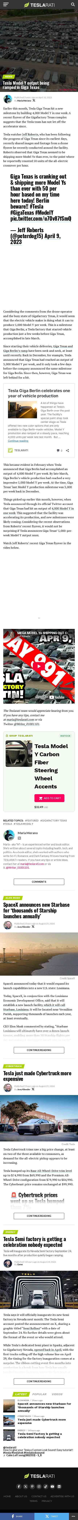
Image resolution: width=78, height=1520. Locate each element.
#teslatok (17, 1452)
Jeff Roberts (30, 134)
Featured (33, 821)
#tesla (7, 1452)
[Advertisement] (39, 279)
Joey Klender (23, 926)
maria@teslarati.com (32, 863)
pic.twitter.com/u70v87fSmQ (40, 218)
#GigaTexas (22, 212)
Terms (34, 1501)
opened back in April (47, 1350)
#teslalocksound (34, 1452)
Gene (20, 1264)
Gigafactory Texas (54, 821)
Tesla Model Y (24, 824)
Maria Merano (24, 100)
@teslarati (9, 1447)
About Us (21, 1496)
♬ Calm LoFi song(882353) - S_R (22, 1455)
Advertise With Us (62, 1496)
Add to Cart (52, 798)
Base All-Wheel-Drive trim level (51, 1171)
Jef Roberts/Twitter (68, 89)
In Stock (65, 736)
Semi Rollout (31, 1328)
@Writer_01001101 (17, 867)
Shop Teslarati (21, 735)
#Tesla (36, 206)
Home (7, 1496)
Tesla (8, 824)
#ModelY (44, 212)
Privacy (47, 1501)
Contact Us (38, 1496)
